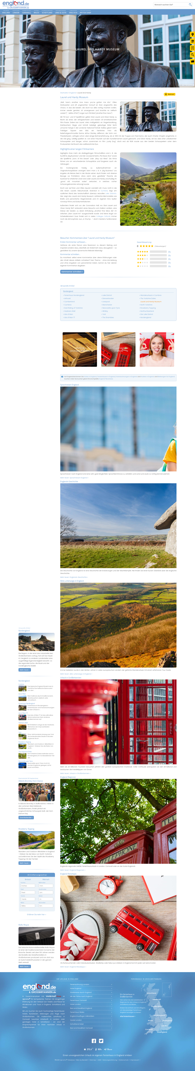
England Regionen (68, 777)
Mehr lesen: (74, 478)
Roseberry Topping (148, 308)
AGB (99, 1060)
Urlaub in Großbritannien (70, 677)
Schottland (47, 10)
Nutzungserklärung (110, 1060)
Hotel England (75, 988)
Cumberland (69, 301)
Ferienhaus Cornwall (78, 1000)
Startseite (64, 93)
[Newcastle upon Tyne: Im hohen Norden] (37, 764)
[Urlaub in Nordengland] (37, 651)
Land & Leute (61, 10)
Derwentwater (108, 298)
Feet (22, 889)
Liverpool (106, 301)
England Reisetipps (68, 873)
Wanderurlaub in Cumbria (150, 295)
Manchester (107, 305)
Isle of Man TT (69, 317)
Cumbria (104, 191)
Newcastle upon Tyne (111, 308)
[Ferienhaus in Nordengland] (37, 707)
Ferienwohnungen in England (126, 376)
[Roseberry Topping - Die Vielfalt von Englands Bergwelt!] (37, 745)
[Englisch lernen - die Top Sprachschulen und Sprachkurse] (157, 349)
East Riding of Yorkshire (73, 308)
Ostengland (167, 1020)
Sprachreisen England (69, 384)
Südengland (162, 1032)
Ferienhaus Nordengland (74, 295)
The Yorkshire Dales (148, 298)
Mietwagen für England (166, 376)
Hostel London (76, 1020)
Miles (22, 903)
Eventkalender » (26, 817)
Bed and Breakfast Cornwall (81, 1028)
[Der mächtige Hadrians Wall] (37, 726)
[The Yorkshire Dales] (37, 755)
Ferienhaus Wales (77, 1012)
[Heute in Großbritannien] (80, 349)
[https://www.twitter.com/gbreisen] (101, 1041)
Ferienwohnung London (79, 984)
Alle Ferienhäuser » (127, 1016)
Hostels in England (147, 376)
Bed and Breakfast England (81, 1008)
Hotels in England (90, 376)
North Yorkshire (146, 305)
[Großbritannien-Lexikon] (118, 349)
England (72, 93)
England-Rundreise (106, 379)
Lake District (107, 295)
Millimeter (42, 883)
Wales (36, 10)
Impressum (134, 1060)
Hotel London (75, 1004)
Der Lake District (146, 314)
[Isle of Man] (37, 697)
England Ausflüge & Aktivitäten (82, 1016)
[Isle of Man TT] (37, 716)
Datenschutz (124, 1060)
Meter (41, 896)
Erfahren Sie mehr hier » (36, 914)
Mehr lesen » (25, 670)
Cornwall (26, 10)
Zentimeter (42, 889)
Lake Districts (111, 193)
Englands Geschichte (69, 481)
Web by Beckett (82, 1060)
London (16, 10)
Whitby (105, 311)
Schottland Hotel (77, 1024)
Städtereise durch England (81, 992)
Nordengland (24, 680)
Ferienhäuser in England (106, 376)
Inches (23, 883)
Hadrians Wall (69, 311)
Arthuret (67, 298)
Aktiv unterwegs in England (72, 580)
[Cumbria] (37, 687)
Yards (23, 896)
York (104, 314)
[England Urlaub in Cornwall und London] (15, 8)
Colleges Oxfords (103, 216)
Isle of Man (68, 314)
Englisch (73, 10)
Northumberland (147, 311)
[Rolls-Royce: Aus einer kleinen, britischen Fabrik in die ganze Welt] (37, 946)
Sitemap (92, 1060)
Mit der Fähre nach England (81, 996)
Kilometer (42, 903)
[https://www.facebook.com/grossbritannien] (94, 1041)
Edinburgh (157, 999)
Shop (83, 10)
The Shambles (108, 317)
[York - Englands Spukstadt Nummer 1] (37, 735)
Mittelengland (159, 1015)
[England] (6, 12)
